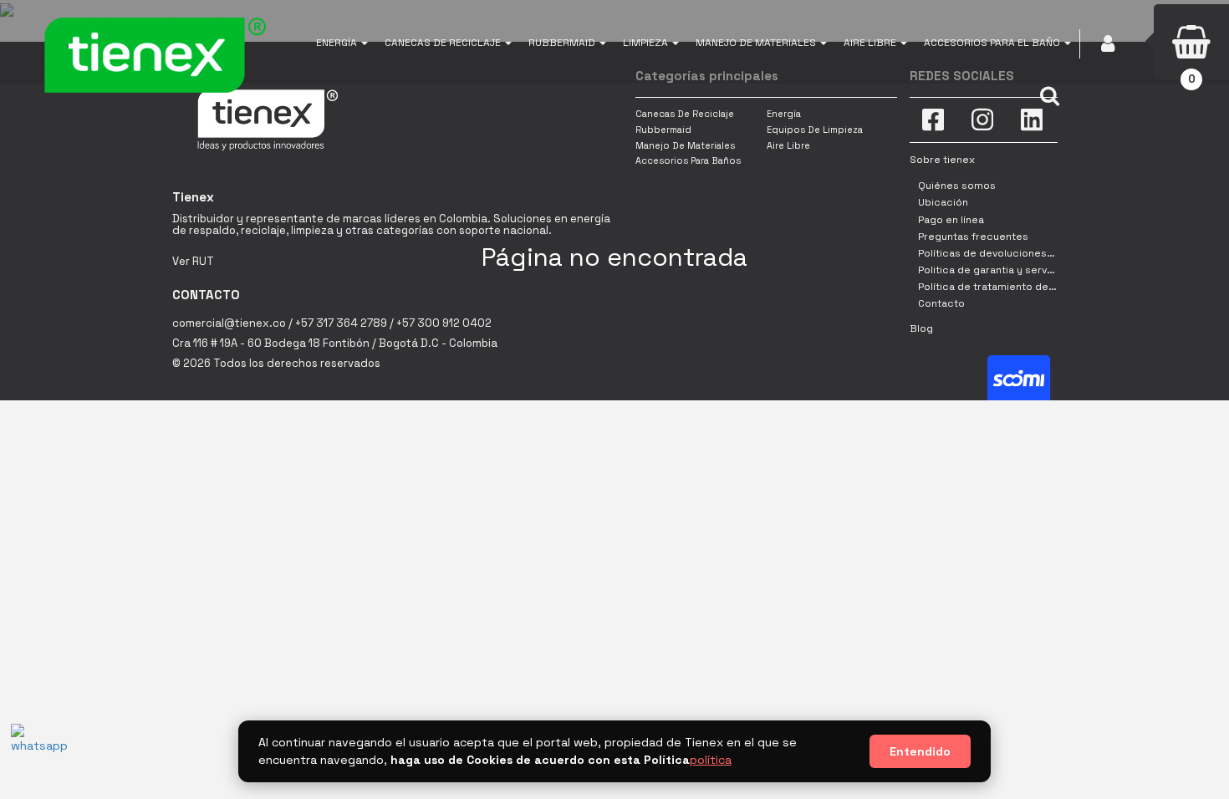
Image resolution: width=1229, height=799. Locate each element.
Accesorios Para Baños (688, 160)
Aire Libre (788, 145)
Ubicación (943, 202)
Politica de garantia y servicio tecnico (1012, 270)
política (711, 759)
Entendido (920, 751)
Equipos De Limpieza (815, 129)
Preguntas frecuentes (973, 236)
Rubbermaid (663, 129)
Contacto (941, 303)
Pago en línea (951, 219)
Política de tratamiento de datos (999, 286)
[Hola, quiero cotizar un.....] (36, 749)
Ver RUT (193, 261)
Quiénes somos (957, 185)
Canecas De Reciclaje (684, 114)
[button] (342, 41)
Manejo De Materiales (685, 145)
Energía (784, 114)
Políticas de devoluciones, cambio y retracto (1030, 253)
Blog (921, 328)
